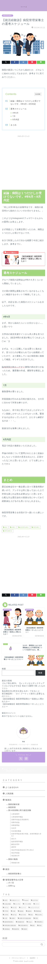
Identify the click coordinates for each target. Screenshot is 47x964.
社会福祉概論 (16, 831)
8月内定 (16, 119)
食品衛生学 (15, 856)
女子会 (14, 914)
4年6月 (16, 113)
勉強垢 (21, 911)
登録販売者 (15, 863)
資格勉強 (7, 929)
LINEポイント (16, 900)
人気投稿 (9, 793)
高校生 (25, 929)
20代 (6, 900)
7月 (14, 116)
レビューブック (34, 907)
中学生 (6, 911)
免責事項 (32, 958)
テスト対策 (28, 904)
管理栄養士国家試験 (10, 925)
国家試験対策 (14, 804)
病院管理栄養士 (7, 15)
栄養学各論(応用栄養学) (20, 819)
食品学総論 (15, 853)
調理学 (13, 847)
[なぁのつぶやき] (23, 5)
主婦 (14, 911)
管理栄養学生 (8, 531)
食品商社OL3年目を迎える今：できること (21, 691)
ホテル (6, 907)
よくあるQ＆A (12, 787)
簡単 (40, 925)
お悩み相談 (8, 904)
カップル (17, 904)
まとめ (14, 125)
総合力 (13, 839)
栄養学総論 (15, 822)
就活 (5, 527)
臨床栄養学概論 (17, 841)
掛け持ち (39, 914)
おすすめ (35, 900)
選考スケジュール (19, 109)
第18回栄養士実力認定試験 (19, 810)
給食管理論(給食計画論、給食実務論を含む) (26, 835)
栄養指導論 (15, 825)
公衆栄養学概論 (17, 817)
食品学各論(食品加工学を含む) (22, 850)
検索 (4, 669)
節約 (33, 925)
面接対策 (16, 929)
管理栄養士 (36, 527)
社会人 (30, 922)
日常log (11, 886)
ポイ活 (11, 883)
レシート (23, 907)
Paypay (26, 900)
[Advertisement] (23, 161)
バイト (37, 904)
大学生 (6, 914)
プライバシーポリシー (18, 958)
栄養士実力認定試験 (25, 918)
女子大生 (23, 914)
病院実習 (12, 807)
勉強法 (8, 800)
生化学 (13, 828)
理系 (36, 918)
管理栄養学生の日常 (14, 880)
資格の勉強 (13, 859)
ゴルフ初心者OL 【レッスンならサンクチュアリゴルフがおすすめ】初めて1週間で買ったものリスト (23, 685)
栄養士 (13, 527)
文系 (6, 918)
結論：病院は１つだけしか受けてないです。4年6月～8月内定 (26, 102)
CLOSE (37, 94)
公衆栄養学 (15, 814)
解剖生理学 (15, 844)
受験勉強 (38, 911)
